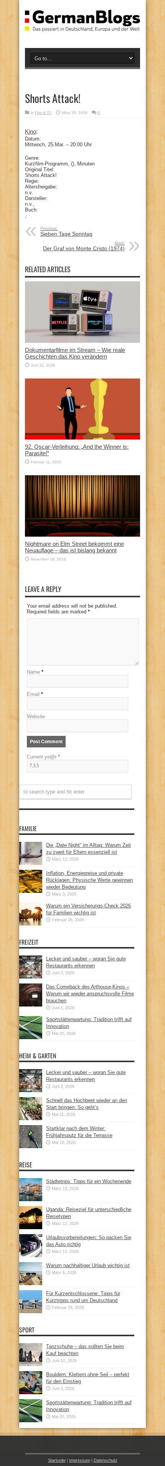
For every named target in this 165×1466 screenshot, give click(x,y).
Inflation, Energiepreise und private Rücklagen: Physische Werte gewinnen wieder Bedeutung (89, 880)
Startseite (57, 1460)
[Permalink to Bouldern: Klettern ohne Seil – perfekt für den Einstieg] (30, 1392)
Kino (30, 131)
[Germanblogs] (82, 26)
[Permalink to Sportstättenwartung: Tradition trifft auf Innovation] (30, 1037)
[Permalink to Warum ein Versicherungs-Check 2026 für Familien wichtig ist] (30, 924)
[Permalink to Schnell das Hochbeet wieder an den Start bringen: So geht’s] (30, 1118)
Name (33, 672)
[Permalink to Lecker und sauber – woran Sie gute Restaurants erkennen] (30, 977)
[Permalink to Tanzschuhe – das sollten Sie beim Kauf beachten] (30, 1364)
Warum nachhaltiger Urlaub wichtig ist (88, 1265)
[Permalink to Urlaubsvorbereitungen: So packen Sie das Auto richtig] (30, 1255)
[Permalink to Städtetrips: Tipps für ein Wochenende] (30, 1199)
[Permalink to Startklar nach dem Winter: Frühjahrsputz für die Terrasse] (30, 1146)
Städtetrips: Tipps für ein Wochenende (88, 1181)
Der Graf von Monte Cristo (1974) (84, 246)
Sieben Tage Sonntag (66, 231)
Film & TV (43, 113)
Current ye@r (43, 757)
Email (33, 694)
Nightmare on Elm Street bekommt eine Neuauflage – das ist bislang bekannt (74, 547)
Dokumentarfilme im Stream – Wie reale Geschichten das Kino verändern (75, 353)
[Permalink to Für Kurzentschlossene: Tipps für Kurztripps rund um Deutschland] (30, 1311)
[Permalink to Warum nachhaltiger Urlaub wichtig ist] (30, 1283)
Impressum (79, 1460)
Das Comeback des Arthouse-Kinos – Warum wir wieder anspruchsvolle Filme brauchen (90, 993)
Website (36, 716)
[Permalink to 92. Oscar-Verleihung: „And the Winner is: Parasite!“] (82, 438)
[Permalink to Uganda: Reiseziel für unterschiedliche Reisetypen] (30, 1227)
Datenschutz (105, 1460)
